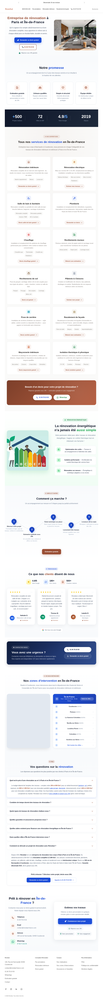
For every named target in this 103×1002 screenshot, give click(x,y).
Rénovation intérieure (49, 9)
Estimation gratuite (51, 551)
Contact (7, 982)
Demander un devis (73, 222)
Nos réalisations (62, 962)
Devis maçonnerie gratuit (27, 370)
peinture (81, 785)
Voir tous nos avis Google (53, 630)
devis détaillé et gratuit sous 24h (59, 793)
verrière (44, 860)
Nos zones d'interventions (65, 965)
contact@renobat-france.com (26, 928)
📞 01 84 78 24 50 (76, 9)
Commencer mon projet (77, 921)
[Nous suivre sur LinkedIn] (16, 989)
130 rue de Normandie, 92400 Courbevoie (30, 936)
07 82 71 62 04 (22, 944)
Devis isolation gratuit (73, 370)
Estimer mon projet (73, 300)
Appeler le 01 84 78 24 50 (63, 880)
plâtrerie (22, 860)
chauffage (38, 860)
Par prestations (36, 9)
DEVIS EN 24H (26, 9)
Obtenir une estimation (73, 261)
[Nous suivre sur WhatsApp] (22, 989)
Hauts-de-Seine (58, 863)
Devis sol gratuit (27, 300)
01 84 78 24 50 (44, 397)
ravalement (53, 860)
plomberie (84, 857)
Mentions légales (86, 969)
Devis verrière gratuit (27, 335)
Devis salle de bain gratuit (28, 222)
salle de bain (54, 788)
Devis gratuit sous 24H (51, 2)
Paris (44, 863)
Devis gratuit (39, 969)
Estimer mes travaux (73, 186)
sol (86, 785)
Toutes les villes (86, 698)
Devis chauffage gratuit (28, 261)
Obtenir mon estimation (73, 335)
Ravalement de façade (63, 9)
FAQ (82, 962)
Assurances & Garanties (65, 969)
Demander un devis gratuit (29, 40)
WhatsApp (63, 397)
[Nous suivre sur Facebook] (6, 989)
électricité (62, 788)
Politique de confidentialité (89, 965)
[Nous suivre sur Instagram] (11, 989)
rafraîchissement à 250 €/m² (20, 857)
